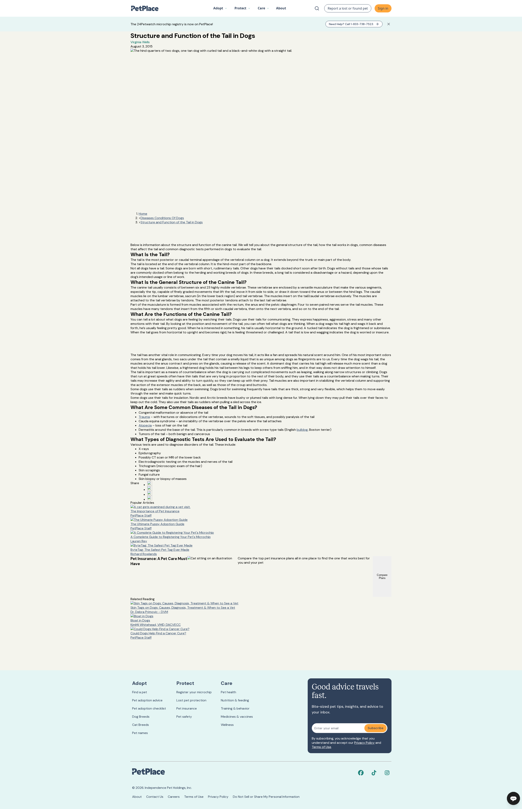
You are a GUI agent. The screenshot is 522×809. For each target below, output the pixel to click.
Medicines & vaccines (237, 716)
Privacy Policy (364, 743)
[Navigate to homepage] (146, 8)
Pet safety (184, 716)
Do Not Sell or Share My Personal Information (266, 797)
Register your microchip (194, 692)
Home (143, 214)
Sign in (383, 8)
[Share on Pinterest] (149, 488)
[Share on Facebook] (149, 483)
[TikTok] (373, 772)
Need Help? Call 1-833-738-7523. (351, 24)
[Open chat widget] (513, 798)
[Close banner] (389, 24)
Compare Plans (382, 576)
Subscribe (375, 728)
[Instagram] (387, 772)
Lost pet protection (191, 700)
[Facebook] (360, 772)
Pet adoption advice (147, 700)
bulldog (302, 430)
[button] (220, 8)
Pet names (140, 733)
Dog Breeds (140, 716)
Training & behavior (235, 708)
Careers (174, 797)
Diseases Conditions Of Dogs (162, 218)
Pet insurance (186, 708)
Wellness (227, 725)
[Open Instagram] (149, 493)
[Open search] (317, 8)
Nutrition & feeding (235, 700)
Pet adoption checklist (149, 708)
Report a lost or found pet (348, 8)
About (137, 797)
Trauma (144, 417)
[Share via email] (149, 498)
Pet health (228, 692)
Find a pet (139, 692)
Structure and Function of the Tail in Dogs (171, 222)
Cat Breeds (140, 725)
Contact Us (154, 797)
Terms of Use (321, 747)
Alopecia (145, 425)
